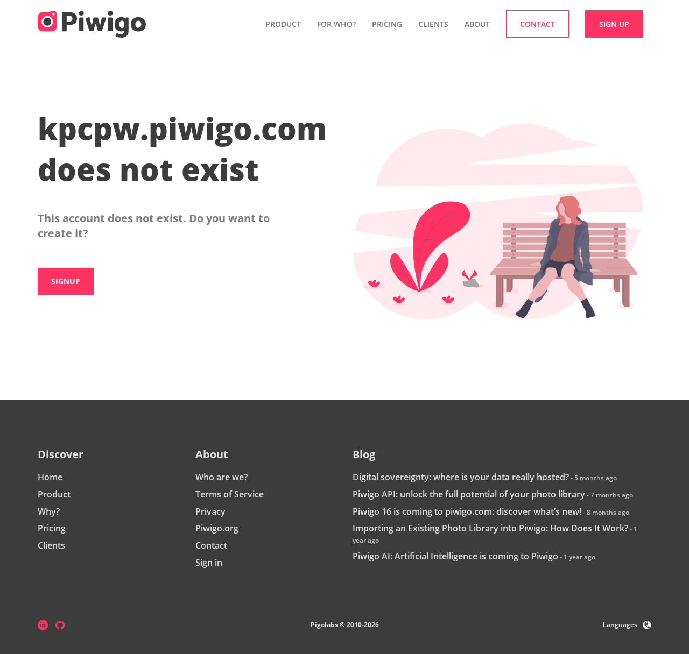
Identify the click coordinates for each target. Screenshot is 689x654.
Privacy (210, 511)
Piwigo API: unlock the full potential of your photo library (469, 494)
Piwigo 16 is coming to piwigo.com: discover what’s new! (467, 511)
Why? (49, 511)
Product (54, 494)
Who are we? (221, 477)
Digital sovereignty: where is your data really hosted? (461, 477)
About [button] (477, 24)
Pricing (387, 24)
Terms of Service (229, 494)
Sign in (208, 562)
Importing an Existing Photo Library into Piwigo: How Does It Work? (490, 528)
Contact (211, 545)
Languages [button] (620, 624)
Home (50, 477)
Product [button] (283, 24)
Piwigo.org (216, 528)
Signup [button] (65, 281)
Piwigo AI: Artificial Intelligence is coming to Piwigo (455, 556)
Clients (433, 24)
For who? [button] (336, 24)
